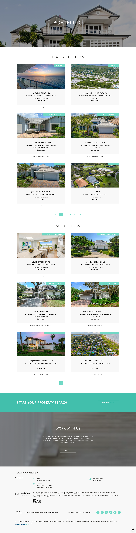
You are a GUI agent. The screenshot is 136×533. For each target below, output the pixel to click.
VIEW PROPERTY (41, 85)
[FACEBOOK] (97, 512)
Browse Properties (108, 402)
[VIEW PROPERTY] (41, 84)
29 (74, 383)
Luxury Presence (52, 512)
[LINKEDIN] (106, 512)
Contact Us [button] (68, 450)
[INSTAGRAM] (102, 512)
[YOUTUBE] (110, 512)
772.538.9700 (97, 480)
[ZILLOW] (119, 512)
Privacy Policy (86, 512)
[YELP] (114, 512)
